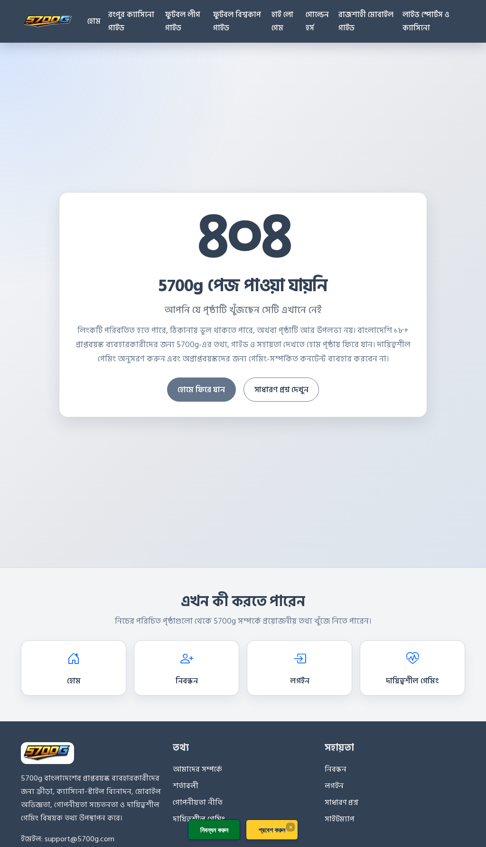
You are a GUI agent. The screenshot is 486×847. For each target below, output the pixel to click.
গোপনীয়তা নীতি (198, 802)
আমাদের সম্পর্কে (197, 769)
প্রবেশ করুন (272, 829)
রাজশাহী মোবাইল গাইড (365, 21)
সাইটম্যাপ (339, 819)
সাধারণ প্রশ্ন (341, 802)
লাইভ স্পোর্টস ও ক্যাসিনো (425, 21)
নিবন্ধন (187, 681)
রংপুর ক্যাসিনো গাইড (131, 21)
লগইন (299, 681)
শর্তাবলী (185, 786)
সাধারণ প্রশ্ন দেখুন (281, 390)
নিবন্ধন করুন (214, 829)
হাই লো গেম (282, 21)
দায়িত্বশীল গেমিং (412, 681)
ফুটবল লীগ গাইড (182, 21)
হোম (94, 21)
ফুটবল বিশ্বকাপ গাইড (237, 21)
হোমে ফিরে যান (201, 390)
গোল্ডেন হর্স (317, 21)
